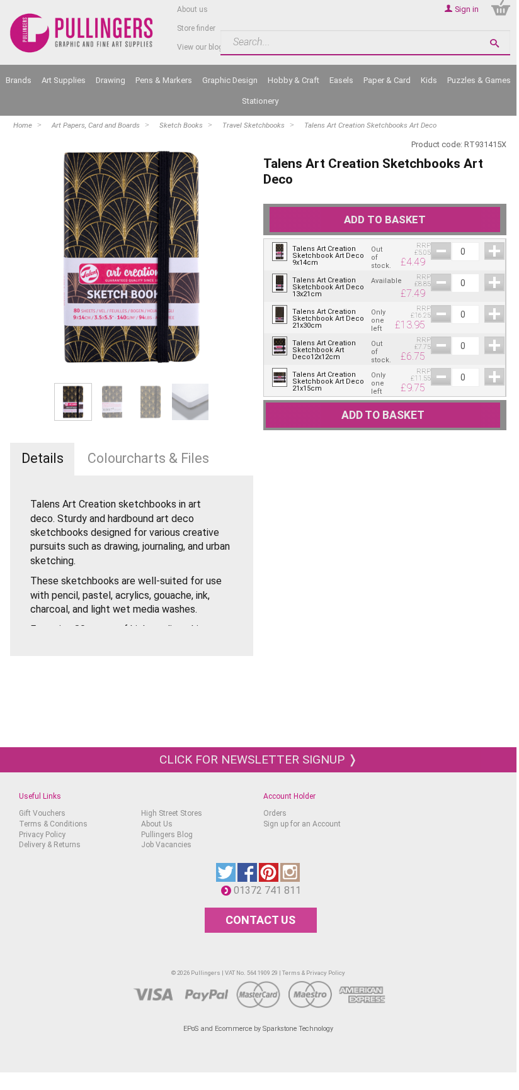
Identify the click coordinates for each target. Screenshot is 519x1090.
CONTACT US (260, 919)
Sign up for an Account (302, 824)
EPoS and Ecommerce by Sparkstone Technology (258, 1029)
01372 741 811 (270, 890)
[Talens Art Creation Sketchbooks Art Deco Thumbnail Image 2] (151, 401)
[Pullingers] (81, 33)
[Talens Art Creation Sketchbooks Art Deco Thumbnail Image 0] (73, 401)
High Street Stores (171, 813)
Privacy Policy (42, 834)
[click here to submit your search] (494, 43)
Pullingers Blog (167, 834)
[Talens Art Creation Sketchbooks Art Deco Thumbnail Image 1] (112, 401)
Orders (275, 813)
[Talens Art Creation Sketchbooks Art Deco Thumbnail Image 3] (190, 401)
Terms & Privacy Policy (313, 972)
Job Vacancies (166, 844)
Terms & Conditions (53, 824)
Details (42, 458)
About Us (157, 824)
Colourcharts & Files (148, 458)
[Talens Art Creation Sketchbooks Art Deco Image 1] (131, 257)
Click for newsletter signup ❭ (258, 759)
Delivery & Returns (50, 844)
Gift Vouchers (42, 813)
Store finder (196, 28)
